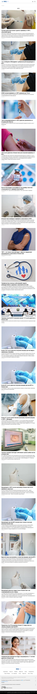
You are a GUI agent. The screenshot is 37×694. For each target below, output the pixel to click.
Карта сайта (3, 686)
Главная (2, 5)
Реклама (2, 682)
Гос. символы (14, 673)
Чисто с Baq (30, 673)
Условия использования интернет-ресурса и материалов (10, 684)
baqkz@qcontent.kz (4, 681)
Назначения (5, 671)
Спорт (26, 671)
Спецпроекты (31, 671)
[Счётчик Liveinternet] (3, 687)
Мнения (15, 671)
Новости (11, 671)
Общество (21, 671)
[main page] (17, 1)
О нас (20, 673)
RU (32, 1)
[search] (35, 1)
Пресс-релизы (7, 673)
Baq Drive (24, 673)
